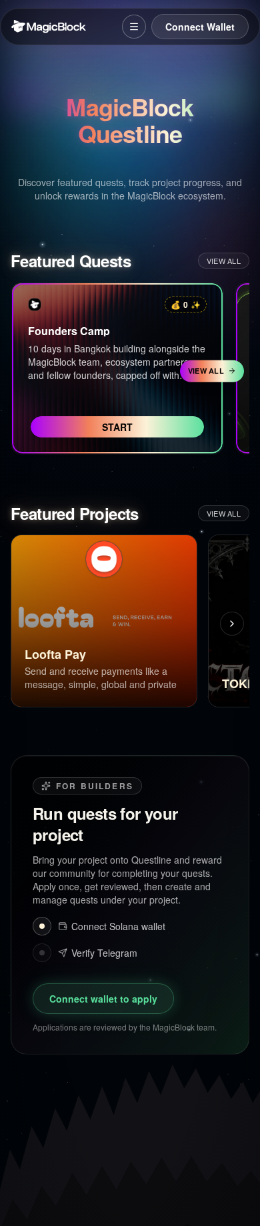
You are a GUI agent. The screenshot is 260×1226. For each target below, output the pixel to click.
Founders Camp (69, 330)
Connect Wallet (200, 26)
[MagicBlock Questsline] (34, 304)
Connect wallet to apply (103, 998)
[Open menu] (134, 27)
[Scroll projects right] (232, 624)
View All (206, 371)
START (117, 426)
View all (224, 260)
